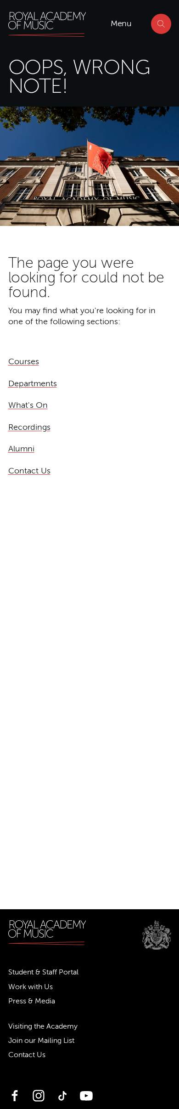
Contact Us (29, 470)
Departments (32, 383)
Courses (23, 361)
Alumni (21, 448)
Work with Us (30, 987)
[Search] (161, 24)
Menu (121, 23)
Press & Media (31, 1001)
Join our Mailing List (41, 1040)
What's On (28, 405)
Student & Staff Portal (43, 972)
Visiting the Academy (43, 1026)
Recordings (29, 427)
